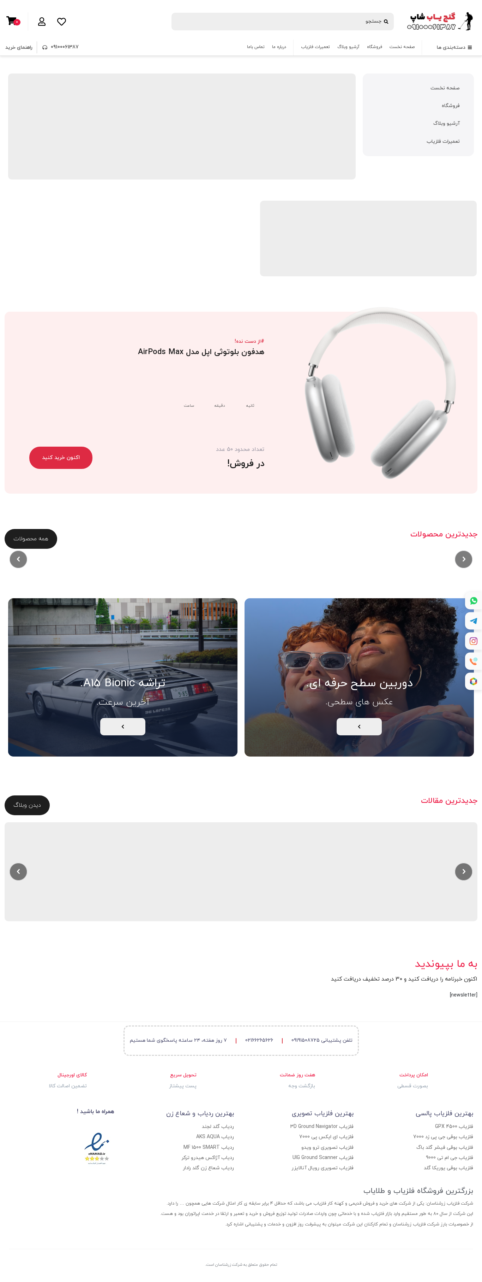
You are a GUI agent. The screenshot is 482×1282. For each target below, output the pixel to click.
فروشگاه (374, 47)
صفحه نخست (402, 47)
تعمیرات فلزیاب (315, 47)
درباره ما (279, 47)
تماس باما (256, 47)
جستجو (373, 21)
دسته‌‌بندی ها (451, 47)
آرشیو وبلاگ (348, 47)
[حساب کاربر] (40, 21)
